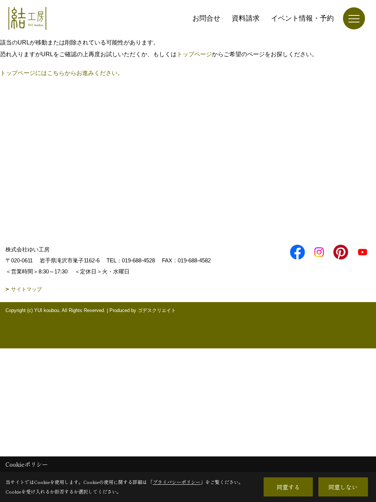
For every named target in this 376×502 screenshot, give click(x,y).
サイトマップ (26, 289)
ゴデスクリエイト (157, 310)
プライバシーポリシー (176, 481)
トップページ (194, 54)
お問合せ (206, 18)
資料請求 (246, 18)
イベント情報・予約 (302, 18)
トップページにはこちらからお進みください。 (61, 73)
